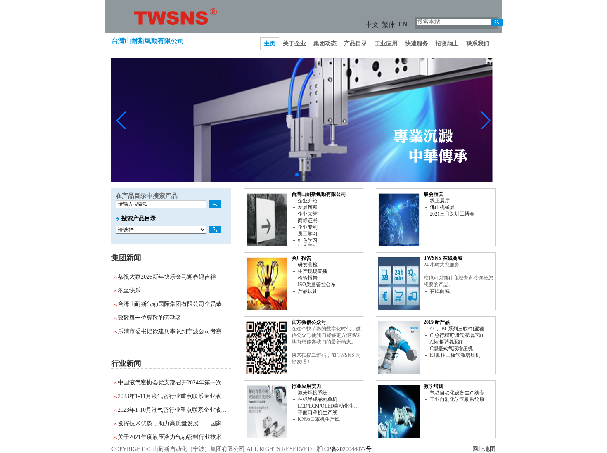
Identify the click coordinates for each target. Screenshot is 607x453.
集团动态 (325, 43)
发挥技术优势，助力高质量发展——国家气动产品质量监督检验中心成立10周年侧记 (174, 423)
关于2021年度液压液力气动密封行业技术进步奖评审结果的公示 (174, 437)
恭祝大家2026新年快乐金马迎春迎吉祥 (167, 277)
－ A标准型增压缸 (443, 342)
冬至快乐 (129, 290)
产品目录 (355, 43)
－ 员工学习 (305, 234)
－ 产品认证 (305, 291)
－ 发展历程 (305, 207)
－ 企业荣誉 (305, 214)
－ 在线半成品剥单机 (314, 399)
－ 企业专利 (305, 227)
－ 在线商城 (437, 291)
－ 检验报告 (305, 278)
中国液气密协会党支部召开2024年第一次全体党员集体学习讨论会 (174, 382)
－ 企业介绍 (305, 201)
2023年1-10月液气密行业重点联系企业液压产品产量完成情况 (174, 410)
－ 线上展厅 (437, 201)
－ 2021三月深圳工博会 (449, 214)
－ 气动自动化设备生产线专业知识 (458, 393)
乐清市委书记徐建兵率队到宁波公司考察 (170, 331)
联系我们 (477, 43)
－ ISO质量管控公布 (314, 284)
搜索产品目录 (138, 218)
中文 (372, 24)
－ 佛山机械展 (439, 207)
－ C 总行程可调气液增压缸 (454, 335)
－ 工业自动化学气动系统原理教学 (458, 399)
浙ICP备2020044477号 (344, 449)
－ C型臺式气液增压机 (448, 348)
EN (403, 24)
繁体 (388, 24)
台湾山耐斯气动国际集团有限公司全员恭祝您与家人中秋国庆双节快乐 (174, 304)
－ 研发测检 (305, 265)
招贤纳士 (447, 43)
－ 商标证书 (305, 220)
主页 (269, 43)
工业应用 (386, 43)
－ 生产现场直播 (309, 271)
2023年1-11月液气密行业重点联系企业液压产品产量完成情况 (174, 396)
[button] (297, 174)
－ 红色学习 (305, 240)
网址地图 (484, 449)
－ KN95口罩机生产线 (316, 419)
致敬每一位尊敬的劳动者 (149, 318)
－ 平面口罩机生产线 (314, 412)
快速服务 (416, 43)
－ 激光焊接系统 (309, 393)
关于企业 (294, 43)
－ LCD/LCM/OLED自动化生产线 (326, 406)
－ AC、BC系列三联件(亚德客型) (458, 329)
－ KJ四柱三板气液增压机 (452, 355)
